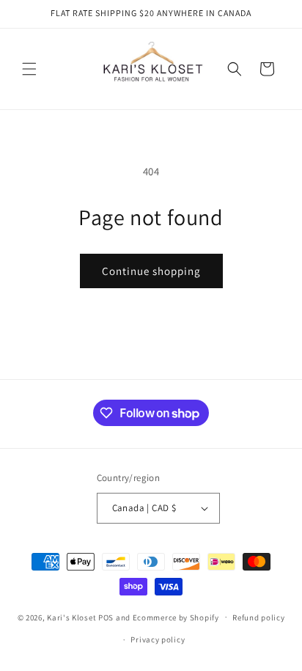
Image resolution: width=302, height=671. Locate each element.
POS (106, 617)
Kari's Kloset (71, 617)
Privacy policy (157, 639)
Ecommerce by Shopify (176, 617)
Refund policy (258, 617)
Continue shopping (151, 271)
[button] (29, 69)
